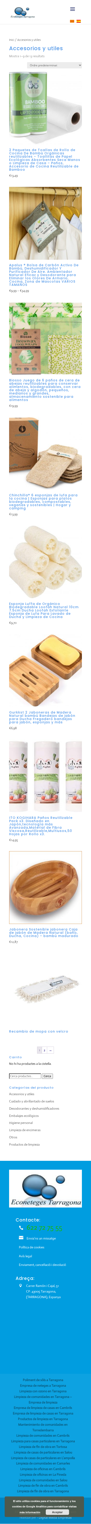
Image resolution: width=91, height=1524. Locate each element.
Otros (13, 1137)
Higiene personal (21, 1123)
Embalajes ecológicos (24, 1116)
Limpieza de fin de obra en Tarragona (43, 1491)
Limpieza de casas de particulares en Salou (43, 1452)
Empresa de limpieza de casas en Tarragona (43, 1413)
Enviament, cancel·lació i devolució (42, 1265)
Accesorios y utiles (21, 1094)
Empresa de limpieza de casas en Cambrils (43, 1408)
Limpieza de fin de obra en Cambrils (43, 1485)
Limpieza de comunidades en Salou (43, 1480)
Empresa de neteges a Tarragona (43, 1385)
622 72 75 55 (44, 1227)
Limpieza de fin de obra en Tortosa (43, 1447)
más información (30, 1512)
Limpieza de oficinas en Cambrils (43, 1469)
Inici (11, 40)
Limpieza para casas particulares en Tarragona (43, 1441)
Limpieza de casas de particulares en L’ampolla (43, 1458)
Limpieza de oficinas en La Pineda (43, 1474)
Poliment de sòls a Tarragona (43, 1380)
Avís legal (25, 1256)
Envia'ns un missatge (41, 1238)
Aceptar (57, 1512)
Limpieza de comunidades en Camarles (43, 1463)
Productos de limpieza (24, 1144)
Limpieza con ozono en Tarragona (42, 1391)
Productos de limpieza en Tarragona (43, 1419)
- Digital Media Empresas (54, 1517)
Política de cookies (31, 1247)
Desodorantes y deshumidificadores (34, 1108)
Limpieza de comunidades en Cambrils (43, 1435)
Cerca (47, 1076)
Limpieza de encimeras (25, 1130)
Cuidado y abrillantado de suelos (31, 1101)
